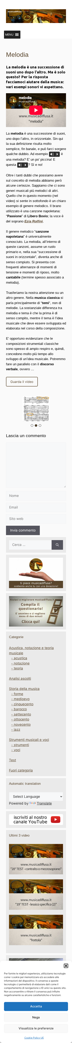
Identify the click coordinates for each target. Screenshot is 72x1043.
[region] (36, 411)
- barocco (19, 709)
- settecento (21, 714)
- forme (17, 694)
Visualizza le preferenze (36, 1028)
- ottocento (20, 719)
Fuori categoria (21, 770)
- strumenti (20, 745)
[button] (66, 966)
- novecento (21, 725)
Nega (36, 1017)
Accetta (36, 1006)
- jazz (15, 730)
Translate (44, 803)
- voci (15, 750)
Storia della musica (24, 689)
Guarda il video (21, 382)
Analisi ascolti (20, 679)
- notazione (20, 663)
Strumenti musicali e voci (29, 740)
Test (12, 760)
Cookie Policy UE (34, 1037)
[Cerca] (57, 545)
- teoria (17, 668)
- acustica (19, 658)
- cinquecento (22, 704)
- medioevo (20, 699)
